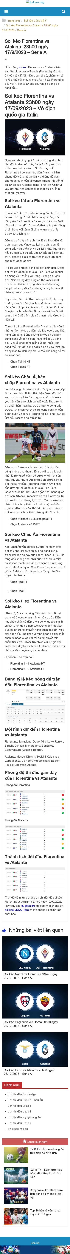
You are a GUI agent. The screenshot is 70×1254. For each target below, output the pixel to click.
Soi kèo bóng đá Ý (35, 20)
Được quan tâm (37, 1141)
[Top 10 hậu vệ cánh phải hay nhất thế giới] (16, 1208)
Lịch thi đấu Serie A (19, 1123)
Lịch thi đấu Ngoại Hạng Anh (25, 1117)
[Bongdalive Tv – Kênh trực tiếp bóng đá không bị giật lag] (16, 1187)
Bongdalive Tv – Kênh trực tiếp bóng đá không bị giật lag (46, 1194)
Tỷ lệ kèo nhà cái (18, 1128)
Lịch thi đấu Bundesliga (22, 1094)
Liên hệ (35, 1243)
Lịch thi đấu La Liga (19, 1105)
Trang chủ (13, 20)
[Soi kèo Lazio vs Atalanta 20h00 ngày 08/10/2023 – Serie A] (35, 1034)
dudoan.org (28, 905)
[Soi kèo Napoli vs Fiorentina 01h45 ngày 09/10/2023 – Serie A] (35, 938)
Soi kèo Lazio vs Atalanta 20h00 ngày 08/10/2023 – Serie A (29, 1071)
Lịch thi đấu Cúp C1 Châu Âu (25, 1100)
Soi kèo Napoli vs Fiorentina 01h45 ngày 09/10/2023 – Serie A (30, 975)
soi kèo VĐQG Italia (17, 909)
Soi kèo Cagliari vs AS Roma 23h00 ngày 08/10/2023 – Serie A (31, 1023)
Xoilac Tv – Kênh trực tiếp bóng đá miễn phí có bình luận (46, 1173)
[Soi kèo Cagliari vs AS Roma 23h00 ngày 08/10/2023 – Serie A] (35, 986)
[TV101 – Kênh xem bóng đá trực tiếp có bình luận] (16, 1146)
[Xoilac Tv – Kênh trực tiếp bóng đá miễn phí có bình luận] (16, 1167)
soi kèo (22, 67)
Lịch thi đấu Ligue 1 (19, 1111)
